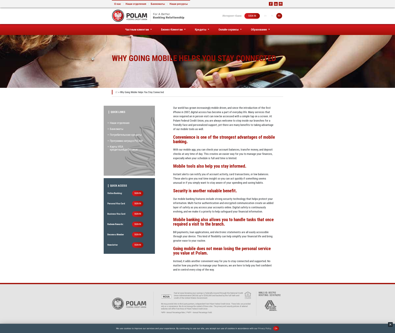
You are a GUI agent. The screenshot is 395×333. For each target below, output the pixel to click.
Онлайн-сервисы (228, 29)
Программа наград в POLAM (126, 140)
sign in (252, 15)
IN (276, 4)
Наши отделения (136, 4)
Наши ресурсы (179, 4)
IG (281, 4)
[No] (390, 324)
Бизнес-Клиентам (172, 29)
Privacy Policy (264, 328)
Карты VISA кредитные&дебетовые (124, 148)
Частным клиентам (137, 29)
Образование (259, 29)
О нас (117, 4)
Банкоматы (158, 4)
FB (271, 4)
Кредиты (201, 29)
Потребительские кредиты (126, 134)
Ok (276, 328)
